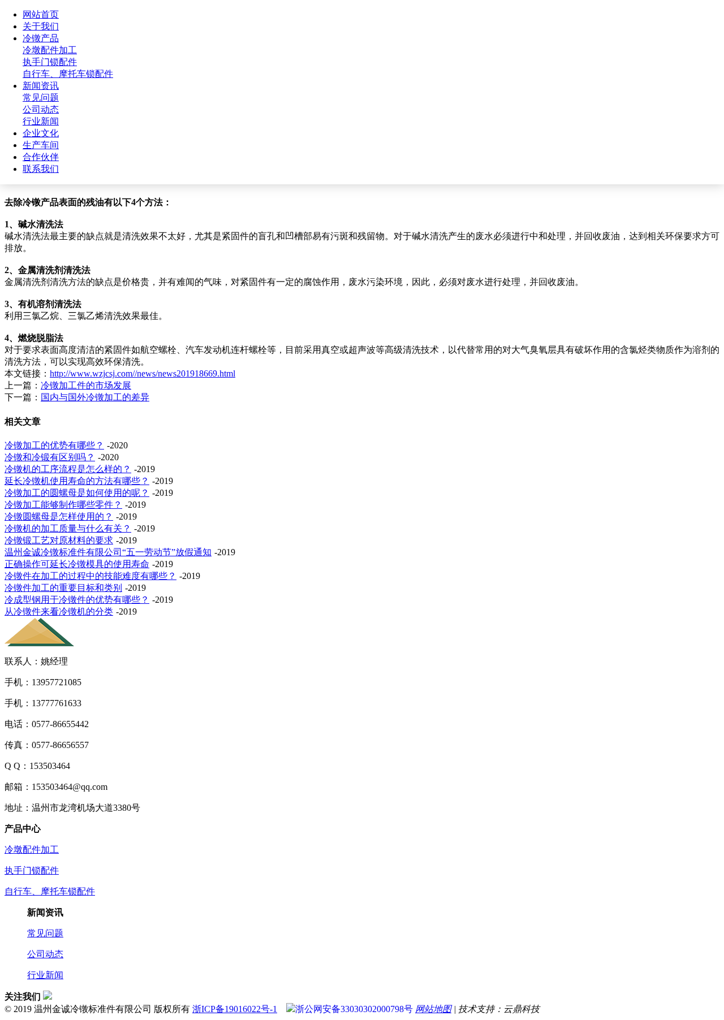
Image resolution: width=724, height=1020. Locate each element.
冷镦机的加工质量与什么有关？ (68, 528)
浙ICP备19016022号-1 (234, 1009)
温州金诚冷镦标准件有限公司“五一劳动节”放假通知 (108, 552)
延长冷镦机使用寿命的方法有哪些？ (77, 481)
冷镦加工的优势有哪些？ (54, 445)
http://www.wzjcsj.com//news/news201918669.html (142, 373)
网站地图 (433, 1009)
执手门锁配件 (50, 62)
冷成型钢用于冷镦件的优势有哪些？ (77, 599)
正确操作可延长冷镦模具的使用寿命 (77, 564)
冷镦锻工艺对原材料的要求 (59, 540)
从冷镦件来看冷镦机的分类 (59, 611)
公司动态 (41, 109)
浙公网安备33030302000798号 (354, 1009)
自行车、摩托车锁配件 (68, 74)
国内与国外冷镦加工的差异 (95, 397)
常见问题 (41, 97)
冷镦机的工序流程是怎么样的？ (68, 469)
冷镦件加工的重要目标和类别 (63, 588)
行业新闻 (41, 121)
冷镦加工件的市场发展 (86, 385)
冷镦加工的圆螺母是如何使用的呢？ (77, 493)
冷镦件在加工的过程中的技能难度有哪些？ (90, 576)
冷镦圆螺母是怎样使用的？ (59, 516)
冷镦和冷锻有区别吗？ (50, 457)
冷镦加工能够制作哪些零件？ (63, 504)
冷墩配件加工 (50, 50)
